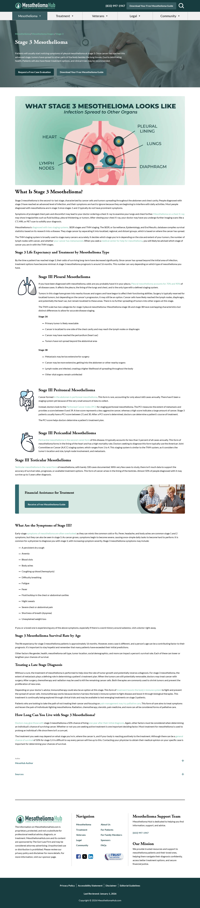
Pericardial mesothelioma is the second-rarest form (64, 439)
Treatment (63, 16)
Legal (133, 16)
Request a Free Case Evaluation (34, 72)
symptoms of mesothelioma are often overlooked (51, 533)
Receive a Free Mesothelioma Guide (46, 504)
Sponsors (105, 840)
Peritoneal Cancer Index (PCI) (81, 406)
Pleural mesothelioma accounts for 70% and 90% (155, 283)
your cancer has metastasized (68, 240)
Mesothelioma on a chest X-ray (168, 213)
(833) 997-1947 (115, 5)
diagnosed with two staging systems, (50, 227)
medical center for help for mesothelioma (122, 240)
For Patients (107, 829)
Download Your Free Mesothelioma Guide (151, 5)
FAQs (103, 845)
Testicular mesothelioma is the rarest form (36, 467)
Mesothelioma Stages (43, 33)
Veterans (98, 16)
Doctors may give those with (29, 722)
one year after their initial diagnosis (106, 722)
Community (168, 16)
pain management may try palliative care (120, 703)
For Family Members (111, 834)
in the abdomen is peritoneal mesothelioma (75, 397)
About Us (105, 824)
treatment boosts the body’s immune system (139, 689)
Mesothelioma (27, 16)
